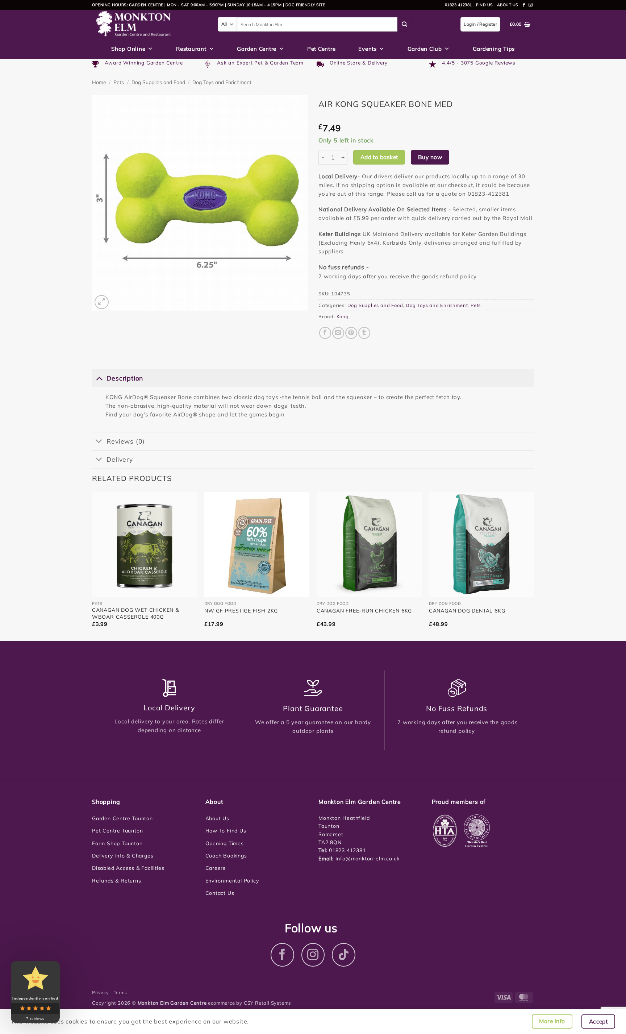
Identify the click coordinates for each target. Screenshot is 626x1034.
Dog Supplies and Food (158, 82)
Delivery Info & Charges (122, 855)
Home (99, 82)
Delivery (120, 459)
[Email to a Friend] (338, 333)
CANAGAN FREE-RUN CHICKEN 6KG (364, 610)
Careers (215, 868)
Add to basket (379, 157)
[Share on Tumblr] (364, 333)
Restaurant (191, 48)
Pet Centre (321, 48)
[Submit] (404, 24)
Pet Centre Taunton (117, 830)
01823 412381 (458, 4)
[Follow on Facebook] (524, 5)
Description (125, 378)
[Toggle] (99, 378)
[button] (102, 302)
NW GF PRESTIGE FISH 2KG (241, 610)
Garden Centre (256, 48)
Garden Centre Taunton (122, 818)
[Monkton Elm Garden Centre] (149, 24)
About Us (217, 818)
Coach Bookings (226, 855)
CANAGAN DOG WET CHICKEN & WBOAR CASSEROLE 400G (135, 613)
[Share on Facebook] (325, 333)
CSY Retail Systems (267, 1003)
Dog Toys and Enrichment (221, 82)
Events (367, 48)
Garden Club (425, 48)
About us (507, 4)
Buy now (430, 157)
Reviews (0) (126, 441)
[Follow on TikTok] (343, 955)
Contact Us (219, 893)
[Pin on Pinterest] (351, 333)
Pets (118, 82)
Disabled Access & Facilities (128, 868)
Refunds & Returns (116, 880)
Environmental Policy (232, 880)
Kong (343, 316)
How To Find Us (225, 830)
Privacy (100, 992)
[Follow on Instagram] (531, 5)
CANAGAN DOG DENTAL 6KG (467, 610)
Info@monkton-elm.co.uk (367, 858)
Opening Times (224, 843)
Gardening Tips (494, 48)
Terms (120, 992)
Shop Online (128, 48)
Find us (484, 4)
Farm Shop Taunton (117, 843)
